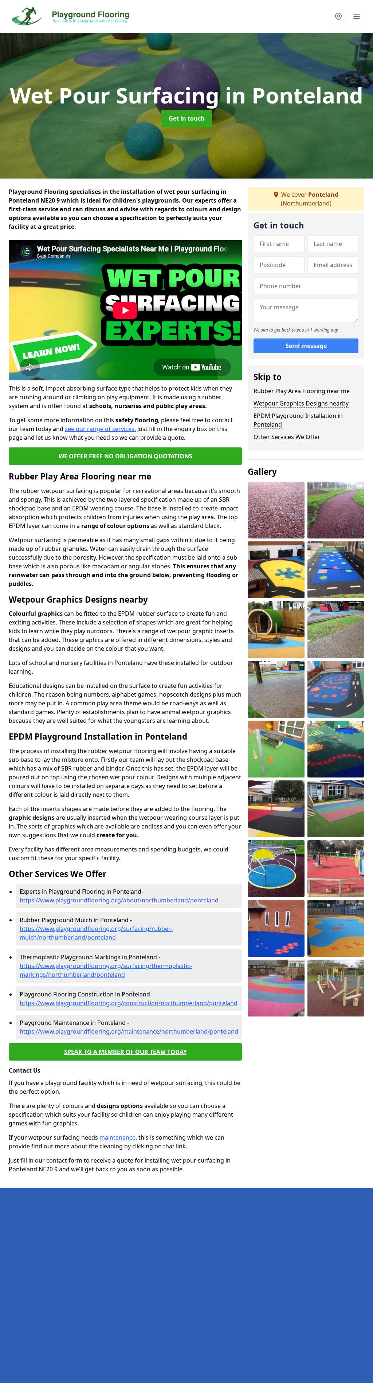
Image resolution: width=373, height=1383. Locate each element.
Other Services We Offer (287, 437)
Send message (306, 346)
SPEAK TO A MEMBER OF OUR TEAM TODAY (125, 1052)
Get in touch (187, 118)
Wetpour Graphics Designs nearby (301, 403)
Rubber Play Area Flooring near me (302, 391)
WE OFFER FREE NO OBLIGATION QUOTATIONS (125, 456)
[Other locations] (338, 16)
